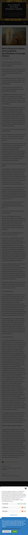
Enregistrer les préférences (14, 527)
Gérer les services (13, 514)
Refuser (14, 523)
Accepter (14, 519)
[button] (25, 488)
